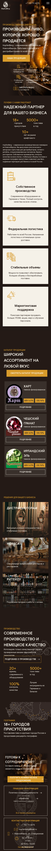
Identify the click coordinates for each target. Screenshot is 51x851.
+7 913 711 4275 (28, 825)
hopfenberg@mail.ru (28, 829)
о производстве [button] (24, 90)
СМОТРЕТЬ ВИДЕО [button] (26, 87)
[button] (15, 88)
